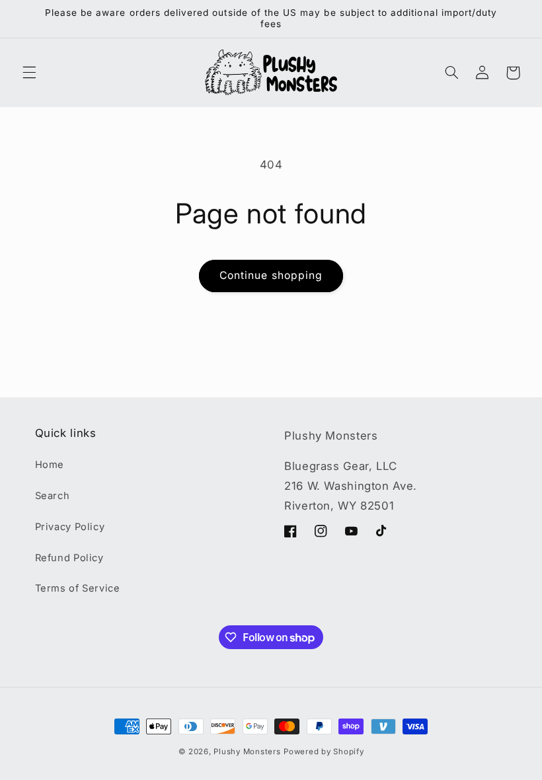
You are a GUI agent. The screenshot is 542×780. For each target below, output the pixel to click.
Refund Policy (69, 558)
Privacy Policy (70, 527)
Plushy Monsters (246, 751)
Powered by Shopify (324, 751)
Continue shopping (271, 275)
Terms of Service (77, 588)
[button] (29, 73)
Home (50, 465)
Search (52, 496)
